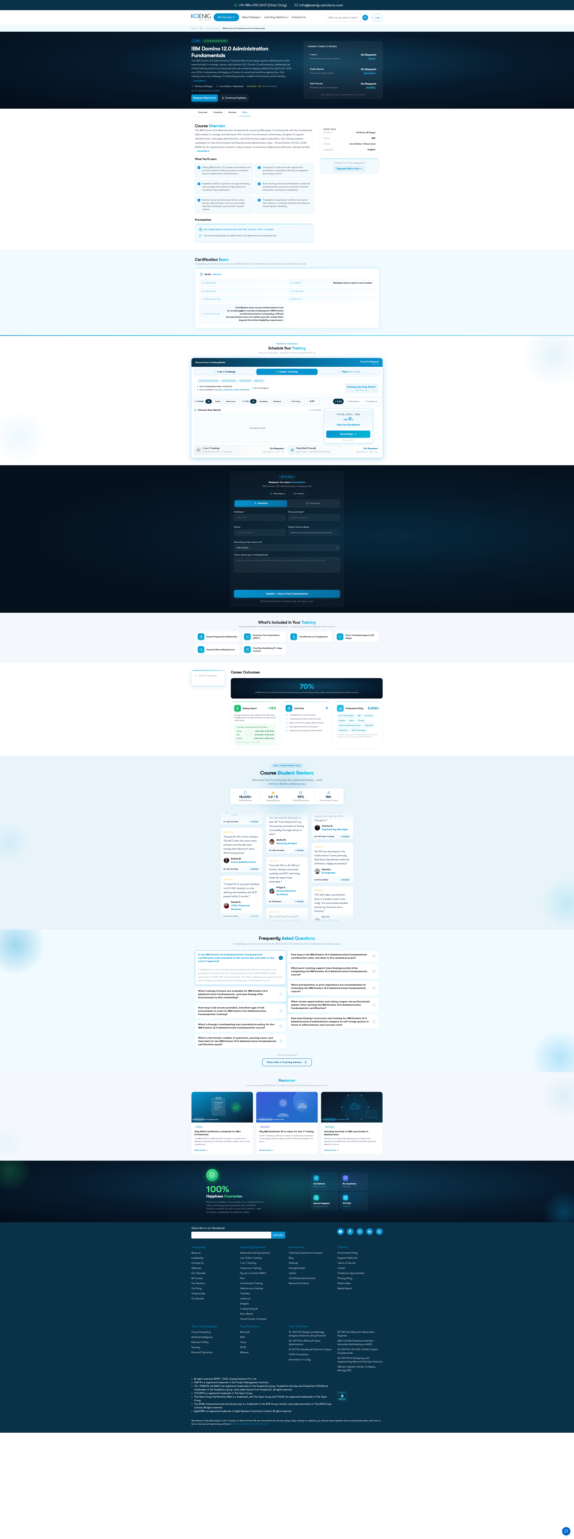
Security (195, 1347)
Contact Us (299, 17)
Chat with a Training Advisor (286, 1062)
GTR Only (296, 401)
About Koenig (250, 17)
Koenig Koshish (297, 1268)
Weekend (277, 401)
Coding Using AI (248, 1308)
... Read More (198, 81)
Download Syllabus (236, 98)
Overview (202, 112)
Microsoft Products (299, 1283)
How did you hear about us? (248, 542)
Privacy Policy (345, 1278)
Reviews (232, 112)
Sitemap (293, 1263)
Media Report (345, 1288)
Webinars (196, 1268)
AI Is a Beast (246, 1314)
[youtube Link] (340, 1231)
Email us (300, 493)
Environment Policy (348, 1253)
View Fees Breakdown (348, 424)
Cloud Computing (201, 1332)
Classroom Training (250, 1268)
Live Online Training (251, 1258)
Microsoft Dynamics (202, 1352)
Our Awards (197, 1298)
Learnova (245, 1298)
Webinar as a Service (251, 1288)
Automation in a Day (300, 1359)
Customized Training (251, 1283)
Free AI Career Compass (253, 1319)
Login (377, 17)
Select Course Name (298, 527)
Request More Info (204, 97)
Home (193, 28)
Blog (291, 1258)
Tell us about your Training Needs (251, 555)
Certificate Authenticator (302, 1278)
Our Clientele (198, 1273)
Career (341, 1268)
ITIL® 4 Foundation (299, 1354)
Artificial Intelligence (202, 1337)
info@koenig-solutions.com (321, 5)
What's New (344, 1283)
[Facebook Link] (350, 1231)
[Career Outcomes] (208, 683)
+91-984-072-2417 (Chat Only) (263, 5)
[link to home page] (201, 17)
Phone (237, 527)
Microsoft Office (200, 1342)
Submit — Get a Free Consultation (287, 593)
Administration (212, 28)
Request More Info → (349, 168)
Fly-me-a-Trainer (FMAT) (253, 1273)
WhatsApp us (279, 493)
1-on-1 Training (248, 1263)
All (209, 401)
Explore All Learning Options (255, 1253)
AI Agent (244, 1303)
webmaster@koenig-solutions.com (250, 1424)
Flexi (242, 1278)
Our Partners (198, 1283)
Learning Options (275, 17)
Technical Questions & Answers (306, 1253)
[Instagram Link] (360, 1231)
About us (196, 1253)
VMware (244, 1352)
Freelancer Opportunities (351, 1273)
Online (217, 401)
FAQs (244, 112)
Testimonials (198, 1293)
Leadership (197, 1258)
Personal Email (296, 512)
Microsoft (245, 1332)
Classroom (231, 401)
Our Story (196, 1288)
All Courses (225, 17)
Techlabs (245, 1293)
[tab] (224, 372)
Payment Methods (347, 1258)
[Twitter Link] (379, 1231)
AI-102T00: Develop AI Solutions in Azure (310, 1349)
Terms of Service (346, 1263)
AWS (242, 1337)
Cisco (243, 1342)
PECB (243, 1347)
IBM (201, 28)
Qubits (292, 1273)
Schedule (217, 112)
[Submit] (365, 17)
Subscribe (278, 1235)
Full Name (239, 512)
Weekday (264, 401)
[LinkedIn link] (369, 1231)
